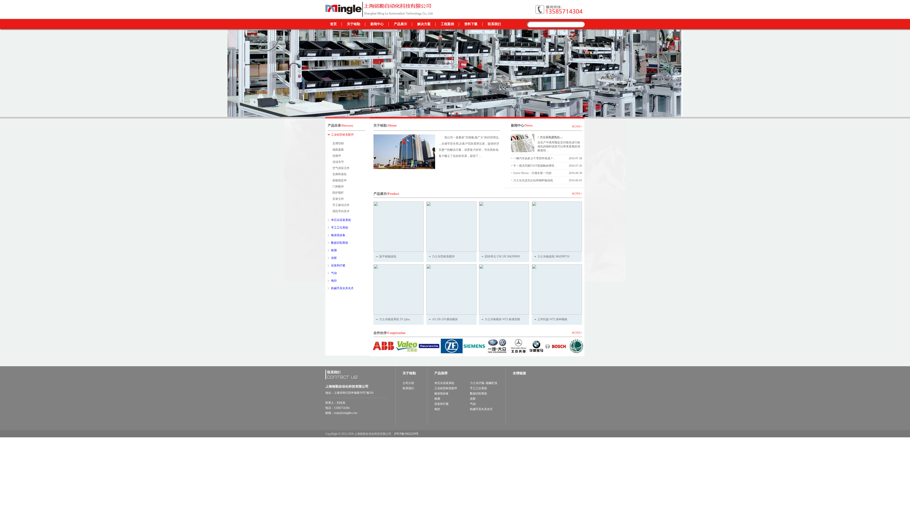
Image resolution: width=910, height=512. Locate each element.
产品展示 (400, 24)
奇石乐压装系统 (444, 383)
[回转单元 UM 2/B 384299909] (504, 226)
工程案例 (447, 24)
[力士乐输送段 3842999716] (557, 226)
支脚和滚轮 (339, 174)
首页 (333, 24)
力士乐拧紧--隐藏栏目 (483, 383)
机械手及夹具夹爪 (481, 409)
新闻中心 (377, 24)
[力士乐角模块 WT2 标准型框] (504, 289)
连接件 (336, 155)
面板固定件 (339, 180)
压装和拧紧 (441, 404)
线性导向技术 (341, 211)
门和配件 (338, 186)
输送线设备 (441, 393)
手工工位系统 (478, 388)
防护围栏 (338, 192)
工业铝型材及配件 (445, 388)
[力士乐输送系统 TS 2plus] (398, 289)
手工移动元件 (341, 205)
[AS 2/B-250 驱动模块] (451, 289)
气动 (473, 404)
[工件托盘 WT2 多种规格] (557, 289)
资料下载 (471, 24)
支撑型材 (338, 143)
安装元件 (338, 199)
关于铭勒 (353, 24)
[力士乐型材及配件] (451, 226)
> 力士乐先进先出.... (550, 137)
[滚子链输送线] (398, 226)
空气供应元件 (341, 168)
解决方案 (424, 24)
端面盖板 (338, 149)
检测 (437, 398)
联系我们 (494, 24)
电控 (437, 409)
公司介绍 (408, 383)
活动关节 (338, 162)
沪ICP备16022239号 (406, 433)
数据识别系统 (478, 393)
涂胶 (473, 398)
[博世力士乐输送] (380, 3)
